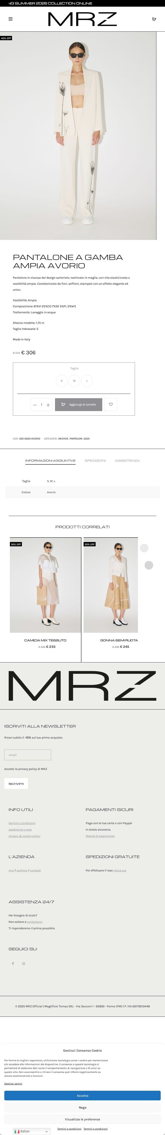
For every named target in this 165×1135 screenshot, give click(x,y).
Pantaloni (76, 438)
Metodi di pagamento (100, 836)
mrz (11, 870)
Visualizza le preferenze (82, 1119)
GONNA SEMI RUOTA (119, 640)
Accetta (82, 1096)
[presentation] (144, 548)
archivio (22, 870)
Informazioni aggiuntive (50, 460)
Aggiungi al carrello (82, 404)
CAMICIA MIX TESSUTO (45, 640)
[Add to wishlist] (110, 404)
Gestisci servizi (13, 1083)
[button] (61, 381)
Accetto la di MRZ (25, 769)
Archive (63, 438)
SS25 (87, 438)
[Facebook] (13, 963)
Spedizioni (95, 460)
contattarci (34, 922)
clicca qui (119, 870)
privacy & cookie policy (24, 836)
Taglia (74, 368)
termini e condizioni (22, 823)
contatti (35, 870)
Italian (25, 1131)
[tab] (50, 460)
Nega (82, 1107)
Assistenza (127, 460)
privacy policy (27, 769)
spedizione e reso (20, 829)
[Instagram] (23, 963)
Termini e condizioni (69, 1128)
